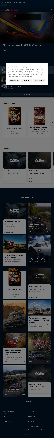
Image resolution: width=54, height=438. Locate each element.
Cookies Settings (14, 80)
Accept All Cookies (39, 80)
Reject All (26, 80)
